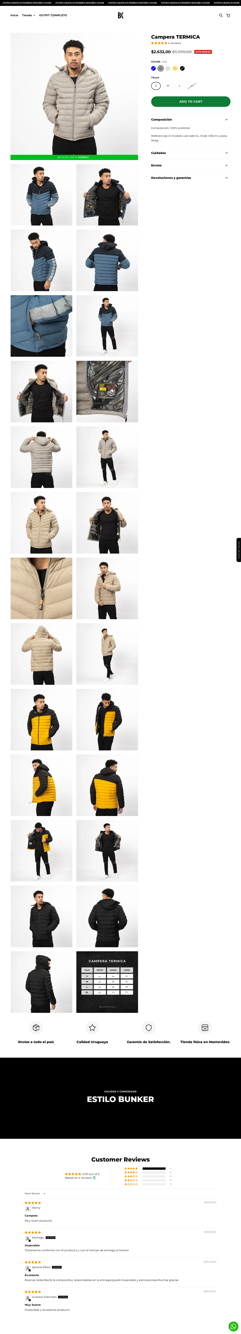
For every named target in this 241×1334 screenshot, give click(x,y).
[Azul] (153, 68)
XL (192, 85)
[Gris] (160, 68)
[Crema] (168, 68)
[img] (33, 1202)
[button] (159, 43)
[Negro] (182, 68)
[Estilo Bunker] (120, 15)
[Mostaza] (175, 68)
